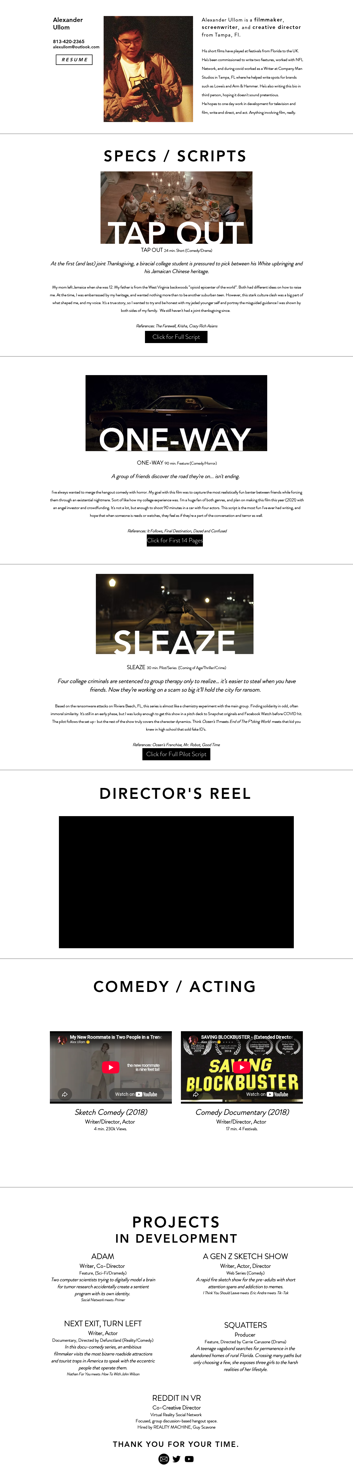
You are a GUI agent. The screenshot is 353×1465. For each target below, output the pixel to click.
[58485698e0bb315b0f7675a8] (163, 1459)
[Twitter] (176, 1459)
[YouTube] (189, 1459)
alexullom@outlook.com (76, 46)
